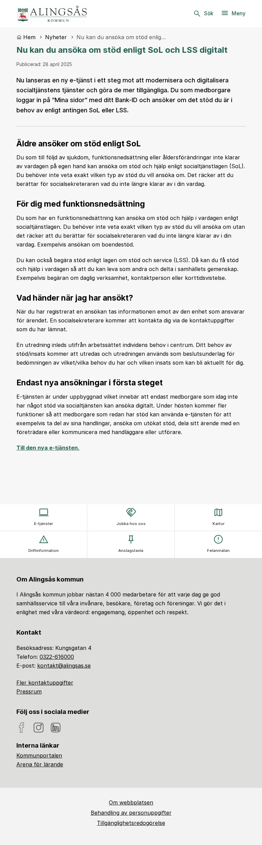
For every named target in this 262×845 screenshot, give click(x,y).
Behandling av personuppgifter (131, 812)
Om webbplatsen (131, 802)
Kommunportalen (39, 755)
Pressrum (29, 691)
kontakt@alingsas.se (64, 665)
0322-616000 (57, 656)
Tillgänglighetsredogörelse (131, 822)
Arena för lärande (39, 764)
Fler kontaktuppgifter (44, 682)
